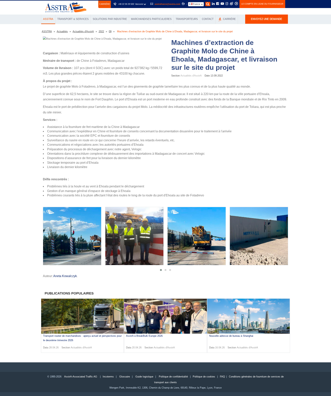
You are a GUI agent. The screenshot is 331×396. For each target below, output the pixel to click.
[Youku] (236, 3)
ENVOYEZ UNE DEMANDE (266, 19)
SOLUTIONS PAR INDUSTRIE (110, 19)
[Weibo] (231, 3)
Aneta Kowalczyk (65, 276)
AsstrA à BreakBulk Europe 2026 (144, 335)
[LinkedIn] (213, 4)
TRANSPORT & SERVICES (73, 19)
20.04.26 (137, 347)
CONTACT (208, 19)
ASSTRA (48, 19)
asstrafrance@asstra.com (167, 4)
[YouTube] (222, 4)
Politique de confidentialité (173, 376)
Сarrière (104, 4)
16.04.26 (220, 347)
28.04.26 (54, 347)
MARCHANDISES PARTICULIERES (151, 19)
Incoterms (108, 376)
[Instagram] (226, 4)
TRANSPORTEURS (187, 19)
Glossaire (124, 376)
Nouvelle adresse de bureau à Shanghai (231, 335)
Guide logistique (144, 376)
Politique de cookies (204, 376)
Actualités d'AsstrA (81, 347)
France (196, 4)
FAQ (222, 376)
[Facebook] (217, 4)
